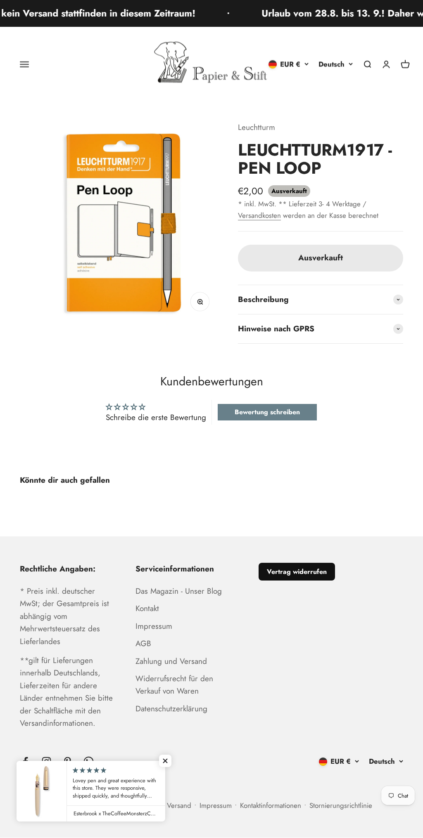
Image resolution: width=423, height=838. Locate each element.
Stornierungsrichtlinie (340, 805)
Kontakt (147, 608)
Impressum (153, 626)
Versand (179, 805)
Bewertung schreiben (267, 412)
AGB (143, 643)
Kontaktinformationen (270, 805)
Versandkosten (259, 215)
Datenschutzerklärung (171, 708)
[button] (165, 761)
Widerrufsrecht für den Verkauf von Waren (174, 684)
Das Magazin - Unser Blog (178, 591)
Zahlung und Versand (171, 661)
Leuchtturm (256, 127)
